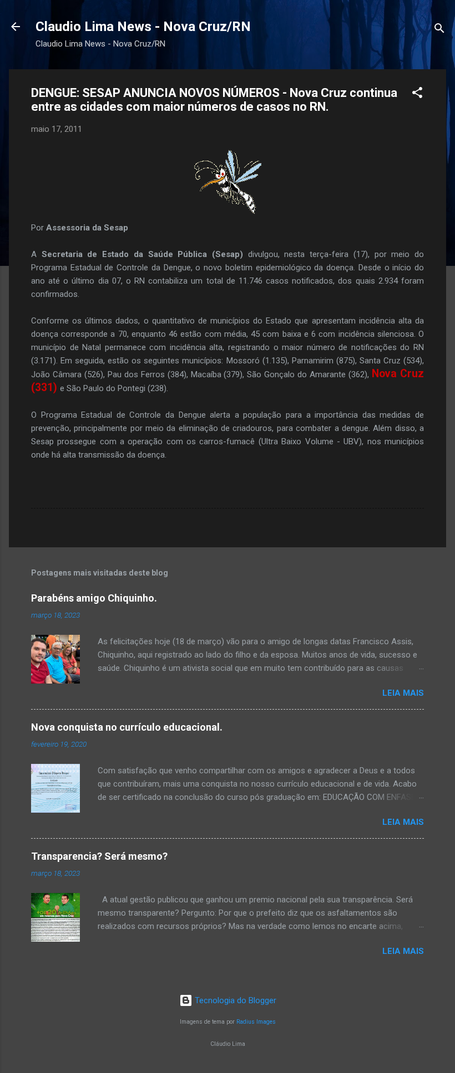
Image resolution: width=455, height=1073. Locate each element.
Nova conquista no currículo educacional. (127, 727)
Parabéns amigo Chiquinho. (94, 598)
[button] (417, 94)
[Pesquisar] (439, 30)
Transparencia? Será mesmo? (99, 856)
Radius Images (256, 1021)
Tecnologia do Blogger (234, 1000)
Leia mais (403, 693)
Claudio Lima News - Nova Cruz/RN (143, 26)
